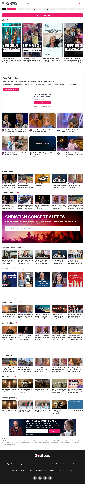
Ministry (45, 9)
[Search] (65, 3)
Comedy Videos (8, 323)
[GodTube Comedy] (3, 130)
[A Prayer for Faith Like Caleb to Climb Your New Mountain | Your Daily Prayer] (42, 309)
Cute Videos (7, 355)
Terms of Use (13, 470)
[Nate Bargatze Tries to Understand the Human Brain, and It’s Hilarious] (9, 178)
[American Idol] (58, 130)
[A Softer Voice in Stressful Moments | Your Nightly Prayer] (59, 309)
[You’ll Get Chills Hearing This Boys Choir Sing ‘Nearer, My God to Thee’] (75, 254)
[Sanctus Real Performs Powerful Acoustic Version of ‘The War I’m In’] (42, 254)
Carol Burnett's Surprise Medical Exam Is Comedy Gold (43, 130)
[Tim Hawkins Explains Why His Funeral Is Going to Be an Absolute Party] (42, 199)
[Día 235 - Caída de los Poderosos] (42, 383)
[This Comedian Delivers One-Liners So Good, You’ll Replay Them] (9, 330)
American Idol (64, 133)
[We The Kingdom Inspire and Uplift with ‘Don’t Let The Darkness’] (9, 254)
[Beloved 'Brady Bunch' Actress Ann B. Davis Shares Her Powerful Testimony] (25, 309)
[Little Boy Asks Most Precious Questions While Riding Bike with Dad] (25, 362)
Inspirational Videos (10, 302)
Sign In (80, 3)
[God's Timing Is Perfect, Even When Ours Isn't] (9, 309)
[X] (40, 478)
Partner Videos (8, 376)
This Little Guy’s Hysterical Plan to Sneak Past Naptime (16, 153)
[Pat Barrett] (30, 153)
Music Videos (63, 9)
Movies (54, 9)
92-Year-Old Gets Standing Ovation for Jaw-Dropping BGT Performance (72, 153)
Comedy (20, 9)
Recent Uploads (8, 398)
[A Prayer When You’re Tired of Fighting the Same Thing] (25, 383)
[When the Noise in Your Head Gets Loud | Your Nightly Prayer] (59, 383)
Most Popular (7, 171)
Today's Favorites (9, 193)
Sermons (75, 464)
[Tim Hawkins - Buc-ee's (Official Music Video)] (25, 404)
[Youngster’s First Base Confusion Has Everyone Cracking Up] (25, 178)
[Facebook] (35, 478)
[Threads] (50, 478)
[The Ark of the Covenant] (42, 178)
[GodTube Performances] (58, 153)
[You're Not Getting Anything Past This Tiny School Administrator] (75, 178)
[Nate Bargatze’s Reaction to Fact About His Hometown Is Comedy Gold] (9, 199)
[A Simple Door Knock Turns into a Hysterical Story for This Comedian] (59, 199)
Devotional (11, 9)
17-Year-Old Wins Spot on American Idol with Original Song (72, 130)
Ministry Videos (55, 464)
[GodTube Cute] (3, 153)
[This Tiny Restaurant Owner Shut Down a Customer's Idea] (59, 362)
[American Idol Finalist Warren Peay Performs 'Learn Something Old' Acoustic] (59, 178)
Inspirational (36, 9)
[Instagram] (45, 478)
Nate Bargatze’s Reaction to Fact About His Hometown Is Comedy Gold (15, 130)
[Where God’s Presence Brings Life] (9, 383)
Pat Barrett (36, 156)
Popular (73, 9)
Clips (4, 20)
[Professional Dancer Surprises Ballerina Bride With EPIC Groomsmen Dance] (75, 309)
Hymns (81, 9)
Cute (27, 9)
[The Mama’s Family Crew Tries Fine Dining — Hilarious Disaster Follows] (75, 330)
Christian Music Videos (11, 248)
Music (69, 464)
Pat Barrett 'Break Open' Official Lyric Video (43, 153)
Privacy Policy (23, 470)
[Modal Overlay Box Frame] (42, 101)
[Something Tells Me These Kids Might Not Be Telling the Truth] (75, 362)
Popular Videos (11, 464)
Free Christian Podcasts (12, 269)
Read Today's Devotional (40, 15)
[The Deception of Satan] (75, 404)
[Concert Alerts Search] (77, 228)
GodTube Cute (9, 156)
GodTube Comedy (10, 133)
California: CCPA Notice (36, 470)
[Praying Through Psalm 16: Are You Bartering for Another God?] (75, 383)
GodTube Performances (67, 156)
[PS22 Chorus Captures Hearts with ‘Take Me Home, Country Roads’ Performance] (25, 199)
